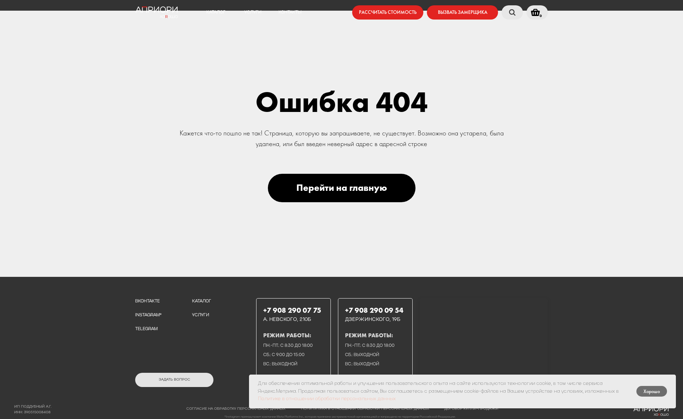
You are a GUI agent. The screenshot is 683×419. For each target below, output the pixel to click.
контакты (290, 12)
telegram (146, 329)
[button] (462, 12)
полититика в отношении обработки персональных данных (365, 409)
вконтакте (147, 301)
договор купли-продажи (471, 409)
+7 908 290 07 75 (292, 310)
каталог (216, 12)
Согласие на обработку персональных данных (236, 409)
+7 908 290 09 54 (374, 310)
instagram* (148, 315)
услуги (252, 12)
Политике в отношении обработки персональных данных (327, 399)
